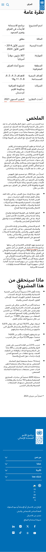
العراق (29, 4)
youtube (34, 533)
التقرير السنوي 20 (14, 99)
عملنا (39, 464)
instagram (20, 526)
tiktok (20, 533)
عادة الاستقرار (32, 248)
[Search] (34, 493)
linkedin (13, 526)
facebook (34, 526)
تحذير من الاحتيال (34, 515)
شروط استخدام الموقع (32, 520)
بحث (7, 4)
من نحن (37, 457)
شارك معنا (36, 477)
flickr (13, 533)
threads (27, 533)
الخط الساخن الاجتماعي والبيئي (29, 511)
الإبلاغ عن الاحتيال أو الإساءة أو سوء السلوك (24, 507)
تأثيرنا (38, 470)
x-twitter (27, 526)
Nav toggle (2, 4)
